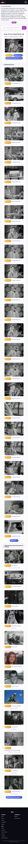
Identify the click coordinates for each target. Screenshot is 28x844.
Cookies (3, 835)
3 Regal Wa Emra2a (16, 83)
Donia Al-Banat (15, 606)
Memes (15, 816)
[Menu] (25, 2)
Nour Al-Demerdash (14, 708)
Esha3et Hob (15, 565)
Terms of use (4, 832)
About (2, 828)
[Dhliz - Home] (3, 2)
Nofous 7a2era (15, 686)
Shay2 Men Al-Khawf (16, 625)
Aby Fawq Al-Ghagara (17, 666)
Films (2, 816)
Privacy (2, 834)
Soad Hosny (10, 567)
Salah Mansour (14, 729)
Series (2, 818)
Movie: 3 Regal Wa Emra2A (11, 36)
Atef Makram (10, 752)
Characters (3, 822)
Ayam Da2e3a (15, 726)
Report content (4, 837)
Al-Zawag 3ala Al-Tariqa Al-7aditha (12, 750)
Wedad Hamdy (17, 567)
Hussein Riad (14, 772)
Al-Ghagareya (15, 770)
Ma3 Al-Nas (14, 646)
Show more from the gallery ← (14, 797)
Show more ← (14, 540)
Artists (2, 820)
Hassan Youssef (17, 752)
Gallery (2, 824)
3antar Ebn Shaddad (16, 705)
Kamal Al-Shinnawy (14, 793)
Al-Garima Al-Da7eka (16, 586)
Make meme (8, 83)
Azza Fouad (14, 628)
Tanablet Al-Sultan (16, 791)
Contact (3, 830)
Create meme (17, 818)
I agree (14, 22)
